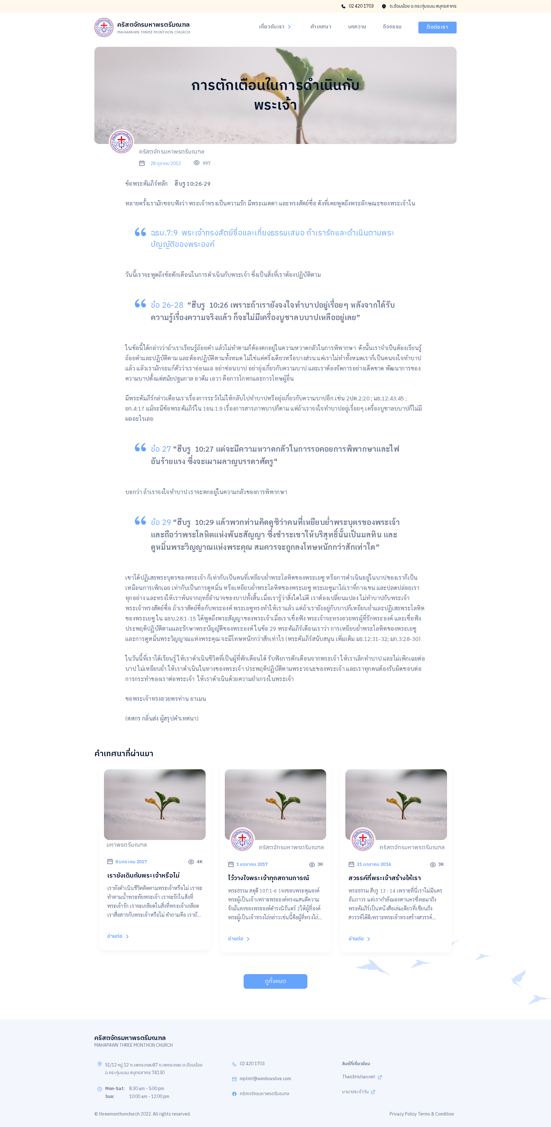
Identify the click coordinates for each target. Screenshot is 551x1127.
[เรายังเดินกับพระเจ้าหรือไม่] (155, 836)
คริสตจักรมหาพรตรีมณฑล (264, 1094)
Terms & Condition (436, 1114)
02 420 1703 (361, 6)
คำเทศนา (321, 27)
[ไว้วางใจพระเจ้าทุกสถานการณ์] (276, 836)
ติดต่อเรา (437, 27)
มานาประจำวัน (355, 1092)
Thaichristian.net (358, 1077)
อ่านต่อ (114, 936)
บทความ (357, 27)
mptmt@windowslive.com (265, 1079)
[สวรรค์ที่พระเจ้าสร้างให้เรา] (396, 836)
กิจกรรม (392, 27)
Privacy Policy (403, 1114)
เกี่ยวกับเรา (272, 27)
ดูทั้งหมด (275, 981)
